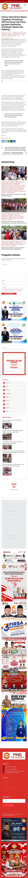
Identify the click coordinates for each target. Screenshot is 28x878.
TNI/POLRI (17, 34)
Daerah (14, 32)
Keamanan (23, 32)
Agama (3, 181)
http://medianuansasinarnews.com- (10, 39)
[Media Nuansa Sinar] (12, 9)
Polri (6, 35)
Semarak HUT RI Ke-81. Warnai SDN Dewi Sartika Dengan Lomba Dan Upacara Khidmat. (13, 222)
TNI (15, 35)
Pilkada (16, 190)
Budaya (7, 181)
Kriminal (20, 33)
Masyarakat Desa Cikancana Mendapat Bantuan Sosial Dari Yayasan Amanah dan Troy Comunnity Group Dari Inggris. (13, 63)
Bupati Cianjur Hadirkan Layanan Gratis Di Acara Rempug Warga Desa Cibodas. (12, 248)
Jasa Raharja (4, 182)
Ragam (9, 34)
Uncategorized (11, 192)
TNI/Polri (6, 790)
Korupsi (11, 185)
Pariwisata (13, 187)
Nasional (9, 186)
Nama (3, 280)
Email (3, 283)
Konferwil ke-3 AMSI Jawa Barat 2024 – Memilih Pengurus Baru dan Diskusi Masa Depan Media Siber (14, 115)
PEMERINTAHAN (13, 188)
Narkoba (3, 186)
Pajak (2, 34)
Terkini (12, 35)
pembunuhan (4, 188)
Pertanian (10, 190)
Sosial (13, 34)
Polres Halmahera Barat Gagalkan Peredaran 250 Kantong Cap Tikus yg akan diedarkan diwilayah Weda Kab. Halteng (13, 23)
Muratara (22, 185)
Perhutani (4, 190)
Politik (5, 34)
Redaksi (5, 786)
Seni (7, 191)
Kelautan (4, 184)
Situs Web (4, 287)
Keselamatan (15, 33)
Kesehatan (9, 33)
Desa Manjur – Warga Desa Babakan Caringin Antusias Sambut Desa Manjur (12, 153)
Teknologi (23, 191)
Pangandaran (5, 187)
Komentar (5, 264)
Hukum (22, 181)
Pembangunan (20, 187)
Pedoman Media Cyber (9, 788)
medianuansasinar (6, 32)
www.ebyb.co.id (11, 815)
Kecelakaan (3, 33)
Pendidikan (21, 188)
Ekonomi (19, 32)
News (24, 33)
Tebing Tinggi (15, 191)
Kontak (5, 784)
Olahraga (18, 186)
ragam (9, 35)
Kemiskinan (10, 184)
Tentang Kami (7, 781)
